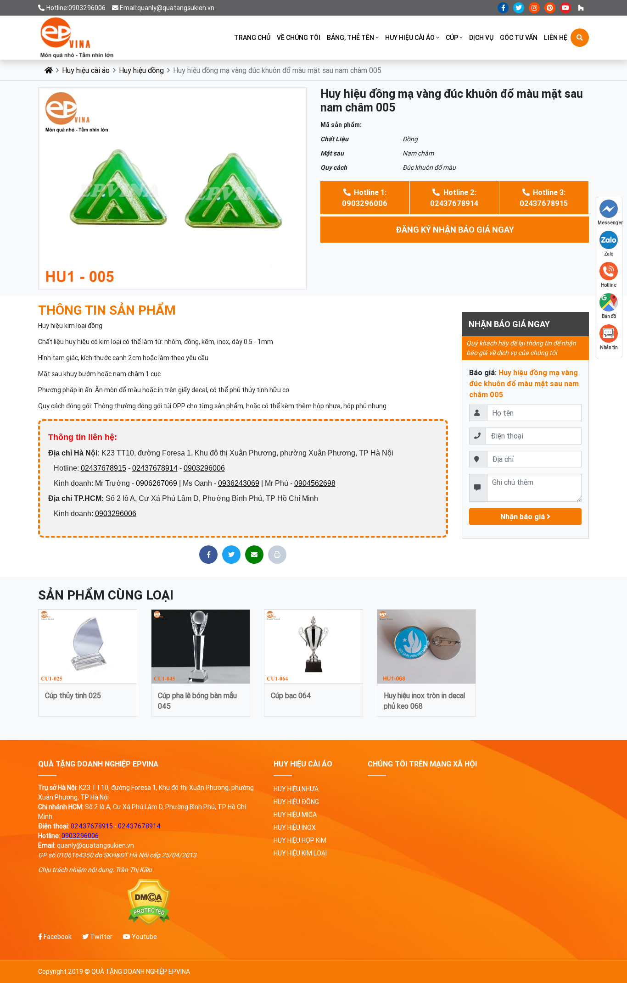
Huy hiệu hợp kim (300, 840)
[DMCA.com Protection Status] (149, 902)
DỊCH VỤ (481, 37)
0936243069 (238, 483)
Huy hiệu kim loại (300, 853)
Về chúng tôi (298, 37)
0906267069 (156, 483)
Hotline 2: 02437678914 (454, 198)
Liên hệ (555, 37)
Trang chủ (252, 37)
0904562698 (315, 483)
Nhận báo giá (523, 516)
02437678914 (155, 468)
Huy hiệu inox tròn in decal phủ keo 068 (424, 700)
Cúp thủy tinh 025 (73, 695)
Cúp (452, 37)
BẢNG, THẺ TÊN (350, 37)
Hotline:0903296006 (76, 8)
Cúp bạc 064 (291, 695)
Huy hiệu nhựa (296, 789)
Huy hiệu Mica (295, 815)
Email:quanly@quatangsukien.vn (167, 8)
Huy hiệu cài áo (410, 37)
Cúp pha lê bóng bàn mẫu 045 (197, 700)
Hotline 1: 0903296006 (364, 198)
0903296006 (204, 468)
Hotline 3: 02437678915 (544, 198)
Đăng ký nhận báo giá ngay (455, 229)
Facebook (57, 937)
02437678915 (103, 468)
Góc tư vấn (518, 37)
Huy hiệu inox (295, 827)
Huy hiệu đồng (141, 70)
